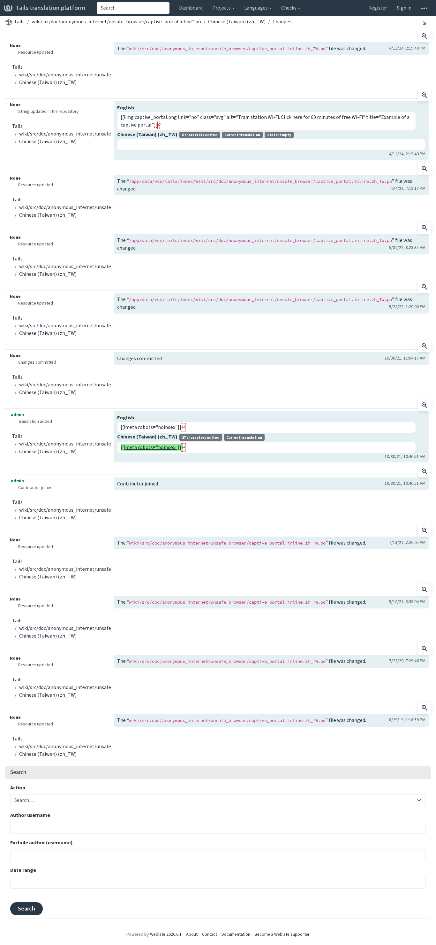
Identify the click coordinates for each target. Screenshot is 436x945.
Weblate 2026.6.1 (166, 934)
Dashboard (191, 7)
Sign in (404, 7)
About (192, 934)
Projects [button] (221, 7)
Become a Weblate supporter (282, 934)
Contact (209, 934)
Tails (19, 21)
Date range (23, 870)
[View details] (424, 36)
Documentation (236, 934)
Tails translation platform (51, 8)
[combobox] (133, 8)
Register (377, 7)
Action (17, 787)
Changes (282, 21)
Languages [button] (256, 7)
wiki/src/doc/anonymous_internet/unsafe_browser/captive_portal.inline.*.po (116, 21)
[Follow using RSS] (424, 23)
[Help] (424, 8)
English (125, 107)
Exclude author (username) (41, 842)
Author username (30, 815)
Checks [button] (289, 7)
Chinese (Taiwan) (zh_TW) (237, 21)
